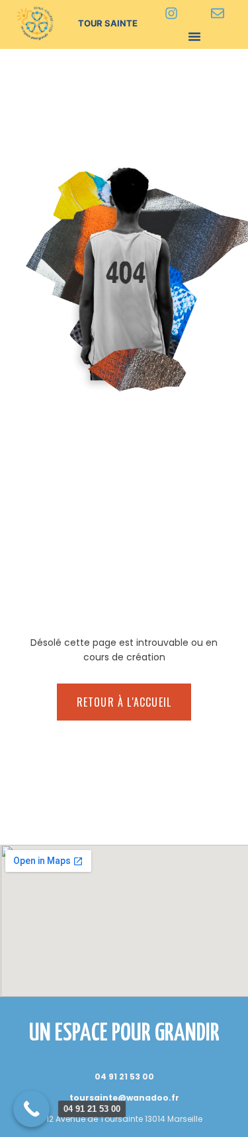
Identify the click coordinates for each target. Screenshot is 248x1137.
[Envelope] (217, 13)
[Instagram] (171, 13)
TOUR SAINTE (108, 23)
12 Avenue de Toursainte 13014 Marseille (124, 1118)
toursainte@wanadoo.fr (124, 1097)
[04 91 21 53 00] (31, 1109)
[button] (194, 36)
